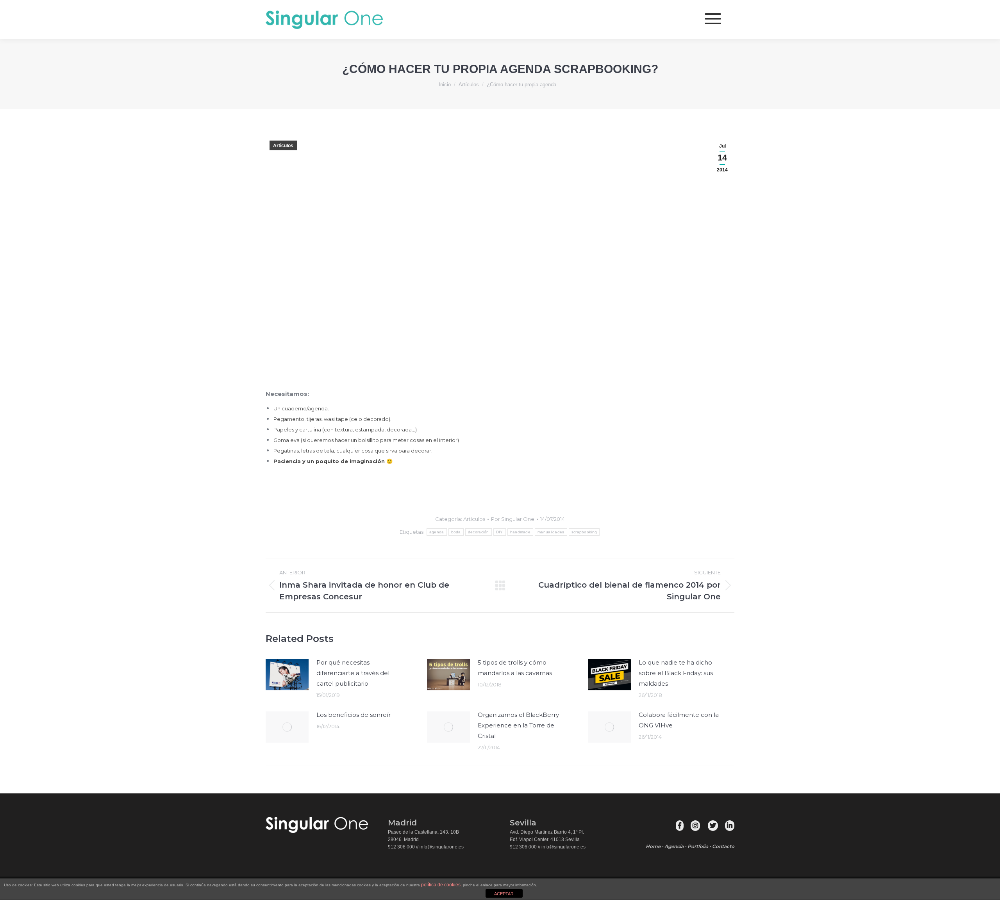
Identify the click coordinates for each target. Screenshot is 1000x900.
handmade (520, 532)
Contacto (723, 846)
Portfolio (698, 846)
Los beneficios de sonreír (353, 714)
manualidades (551, 532)
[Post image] (287, 674)
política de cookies (441, 885)
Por (512, 519)
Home (653, 846)
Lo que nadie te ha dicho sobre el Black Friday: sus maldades (676, 673)
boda (456, 532)
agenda (436, 532)
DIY (499, 532)
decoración (478, 532)
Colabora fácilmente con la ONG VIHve (679, 720)
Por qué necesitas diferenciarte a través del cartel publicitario (352, 673)
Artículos (283, 145)
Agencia (674, 846)
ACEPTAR (504, 893)
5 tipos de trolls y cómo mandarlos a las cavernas (515, 668)
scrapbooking (584, 532)
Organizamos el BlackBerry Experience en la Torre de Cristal (518, 725)
